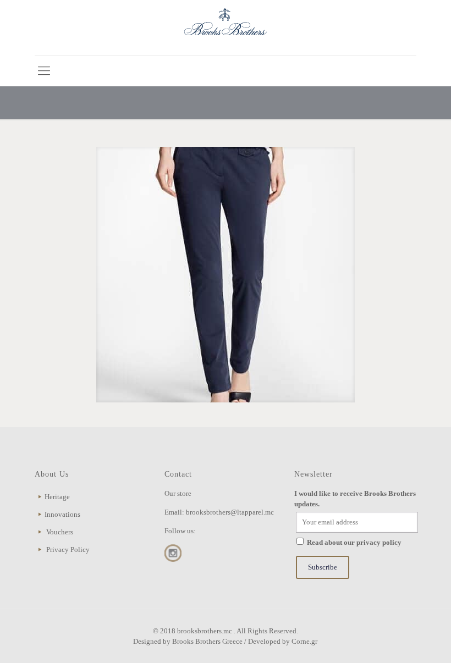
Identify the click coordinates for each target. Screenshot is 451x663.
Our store (177, 493)
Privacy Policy (68, 549)
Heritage (57, 497)
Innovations (62, 514)
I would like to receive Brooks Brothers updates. (355, 498)
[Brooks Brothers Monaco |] (225, 27)
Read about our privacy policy (354, 542)
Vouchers (59, 532)
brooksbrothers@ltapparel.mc (230, 512)
